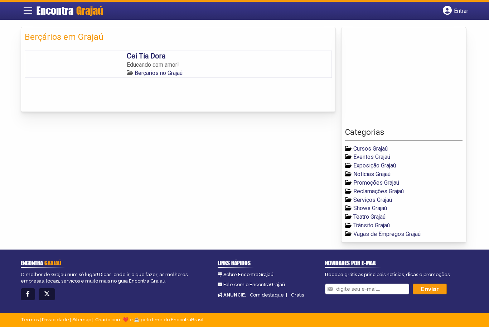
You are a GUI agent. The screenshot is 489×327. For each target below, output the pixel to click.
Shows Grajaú (370, 208)
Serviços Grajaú (372, 199)
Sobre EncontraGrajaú (248, 274)
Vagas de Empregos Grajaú (387, 234)
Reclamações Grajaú (378, 191)
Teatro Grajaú (369, 216)
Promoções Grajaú (376, 182)
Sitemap (81, 319)
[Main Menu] (28, 11)
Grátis (297, 295)
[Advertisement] (398, 79)
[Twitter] (47, 294)
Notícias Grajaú (372, 174)
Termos (30, 319)
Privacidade (55, 319)
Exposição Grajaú (374, 165)
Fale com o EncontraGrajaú (254, 284)
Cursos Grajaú (370, 148)
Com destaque (267, 295)
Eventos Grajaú (371, 156)
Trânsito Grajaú (371, 225)
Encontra (70, 10)
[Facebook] (28, 294)
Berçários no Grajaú (159, 73)
